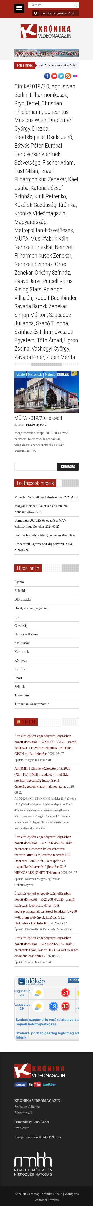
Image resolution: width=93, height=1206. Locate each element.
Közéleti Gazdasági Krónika (45, 204)
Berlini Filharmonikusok (40, 94)
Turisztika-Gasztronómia (31, 704)
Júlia (21, 425)
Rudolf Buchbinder (55, 297)
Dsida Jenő (59, 137)
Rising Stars (27, 289)
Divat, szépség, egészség (31, 608)
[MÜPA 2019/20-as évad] (46, 392)
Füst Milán (26, 171)
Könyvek (20, 660)
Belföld (19, 591)
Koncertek (35, 374)
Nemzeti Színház (33, 264)
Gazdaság (21, 626)
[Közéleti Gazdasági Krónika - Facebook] (20, 1086)
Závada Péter (29, 357)
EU (16, 617)
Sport (18, 678)
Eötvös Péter (28, 145)
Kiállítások (22, 643)
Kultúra (50, 374)
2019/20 (39, 86)
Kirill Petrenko (50, 196)
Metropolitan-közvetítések (43, 230)
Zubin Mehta (60, 357)
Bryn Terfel (26, 103)
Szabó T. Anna (52, 323)
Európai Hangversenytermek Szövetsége (38, 154)
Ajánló (20, 374)
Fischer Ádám (58, 162)
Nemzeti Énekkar (33, 247)
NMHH (28, 722)
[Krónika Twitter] (49, 1086)
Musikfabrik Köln (49, 238)
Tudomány (22, 695)
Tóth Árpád (49, 340)
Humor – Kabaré (26, 634)
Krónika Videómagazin (39, 213)
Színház (19, 687)
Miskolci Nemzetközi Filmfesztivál (38, 497)
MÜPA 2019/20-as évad (38, 418)
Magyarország (30, 221)
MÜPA (21, 238)
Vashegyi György (50, 348)
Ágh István (63, 86)
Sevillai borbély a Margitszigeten (37, 535)
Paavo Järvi (27, 281)
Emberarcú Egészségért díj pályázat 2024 (43, 544)
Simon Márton (30, 314)
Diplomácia (22, 599)
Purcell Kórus (58, 281)
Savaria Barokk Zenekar (40, 306)
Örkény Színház (52, 272)
